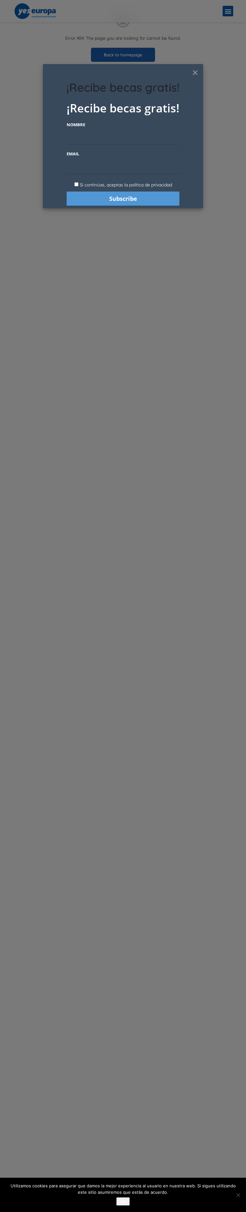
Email (73, 154)
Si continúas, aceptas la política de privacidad (126, 185)
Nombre (76, 124)
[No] (238, 1195)
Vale (123, 1201)
